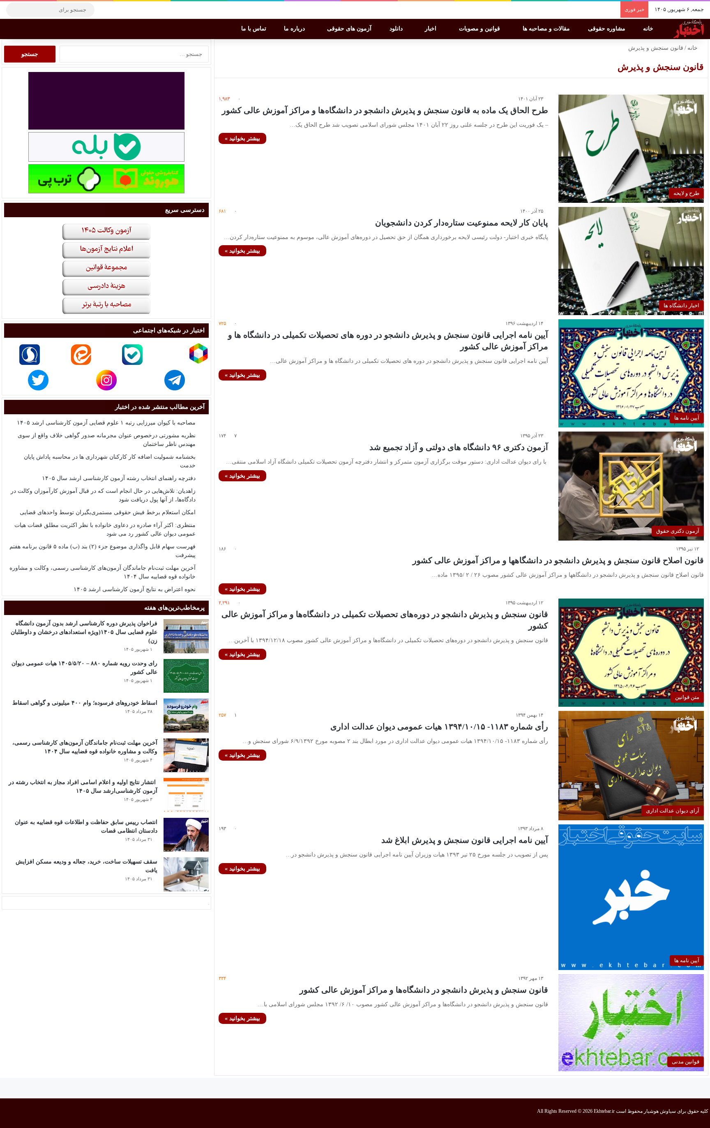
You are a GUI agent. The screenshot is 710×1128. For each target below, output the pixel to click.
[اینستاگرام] (117, 10)
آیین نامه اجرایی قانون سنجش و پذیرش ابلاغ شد (464, 840)
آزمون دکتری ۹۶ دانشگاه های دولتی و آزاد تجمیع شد (458, 447)
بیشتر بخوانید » (242, 138)
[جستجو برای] (14, 9)
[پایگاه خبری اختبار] (688, 28)
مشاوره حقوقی (607, 29)
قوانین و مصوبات (480, 29)
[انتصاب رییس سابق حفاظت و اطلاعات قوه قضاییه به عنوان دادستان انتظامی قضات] (186, 835)
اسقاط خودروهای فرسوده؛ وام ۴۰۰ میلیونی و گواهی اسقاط (84, 703)
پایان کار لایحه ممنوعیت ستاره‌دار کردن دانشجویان (461, 222)
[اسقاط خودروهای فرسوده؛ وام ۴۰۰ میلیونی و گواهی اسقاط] (186, 716)
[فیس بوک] (142, 10)
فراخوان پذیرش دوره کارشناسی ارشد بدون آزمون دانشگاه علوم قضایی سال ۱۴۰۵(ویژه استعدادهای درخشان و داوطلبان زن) (84, 632)
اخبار (431, 29)
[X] (129, 10)
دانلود (397, 29)
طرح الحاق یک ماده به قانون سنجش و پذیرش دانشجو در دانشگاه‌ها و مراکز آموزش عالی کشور (385, 110)
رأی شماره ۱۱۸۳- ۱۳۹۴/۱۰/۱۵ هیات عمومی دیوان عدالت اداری (439, 726)
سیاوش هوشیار (660, 1111)
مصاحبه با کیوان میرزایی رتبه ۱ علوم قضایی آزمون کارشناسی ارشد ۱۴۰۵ (106, 423)
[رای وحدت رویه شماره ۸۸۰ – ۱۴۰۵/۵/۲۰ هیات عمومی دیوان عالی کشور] (186, 676)
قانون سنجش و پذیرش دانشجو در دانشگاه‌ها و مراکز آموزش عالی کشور (424, 989)
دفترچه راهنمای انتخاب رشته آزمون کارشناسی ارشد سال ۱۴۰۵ (119, 478)
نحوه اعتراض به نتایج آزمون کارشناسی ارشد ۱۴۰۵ (135, 589)
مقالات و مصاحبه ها (547, 29)
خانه (649, 29)
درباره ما (295, 29)
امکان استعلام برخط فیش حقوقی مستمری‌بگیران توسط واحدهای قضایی (108, 512)
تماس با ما (254, 29)
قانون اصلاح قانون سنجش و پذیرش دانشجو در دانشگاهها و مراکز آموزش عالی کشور (558, 560)
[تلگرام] (105, 10)
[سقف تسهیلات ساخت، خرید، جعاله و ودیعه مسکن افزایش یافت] (186, 874)
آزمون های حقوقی (350, 29)
